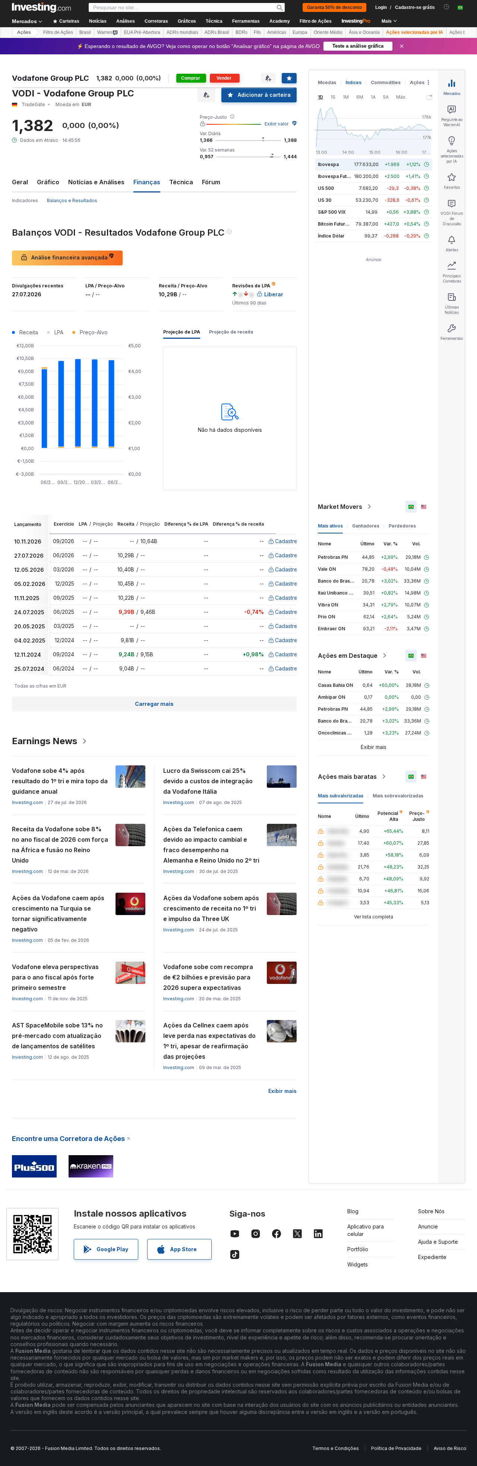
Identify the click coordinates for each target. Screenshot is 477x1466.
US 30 (324, 200)
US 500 (326, 188)
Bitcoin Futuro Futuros (342, 224)
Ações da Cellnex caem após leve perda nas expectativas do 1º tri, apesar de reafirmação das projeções (209, 1041)
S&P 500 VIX (332, 212)
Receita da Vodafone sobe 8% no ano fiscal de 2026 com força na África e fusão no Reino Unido (60, 844)
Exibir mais (282, 1091)
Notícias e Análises (96, 182)
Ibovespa (328, 164)
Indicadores (25, 200)
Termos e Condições (335, 1448)
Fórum (211, 182)
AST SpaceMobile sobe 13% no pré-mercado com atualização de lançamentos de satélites (57, 1036)
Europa (300, 32)
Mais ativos (330, 526)
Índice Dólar (331, 236)
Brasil (85, 32)
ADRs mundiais (182, 32)
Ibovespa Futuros (337, 176)
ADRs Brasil (217, 32)
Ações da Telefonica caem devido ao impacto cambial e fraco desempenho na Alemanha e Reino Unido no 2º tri (211, 844)
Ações (24, 32)
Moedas (327, 82)
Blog (352, 1211)
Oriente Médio (328, 32)
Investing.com (27, 802)
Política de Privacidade (396, 1448)
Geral (20, 182)
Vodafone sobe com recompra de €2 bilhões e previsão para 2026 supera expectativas (208, 977)
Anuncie (428, 1226)
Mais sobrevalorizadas (398, 796)
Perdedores (402, 526)
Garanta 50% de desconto (334, 7)
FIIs (257, 32)
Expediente (432, 1257)
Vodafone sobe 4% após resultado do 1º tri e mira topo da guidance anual (60, 781)
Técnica (181, 182)
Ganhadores (365, 526)
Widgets (357, 1264)
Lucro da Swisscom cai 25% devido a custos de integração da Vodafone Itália (208, 781)
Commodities (386, 82)
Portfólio (357, 1249)
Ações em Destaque (348, 655)
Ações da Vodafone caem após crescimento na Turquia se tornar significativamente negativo (58, 913)
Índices (353, 82)
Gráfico (48, 182)
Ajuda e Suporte (438, 1242)
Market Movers (340, 506)
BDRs (241, 32)
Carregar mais (154, 704)
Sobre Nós (431, 1211)
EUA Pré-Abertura (142, 32)
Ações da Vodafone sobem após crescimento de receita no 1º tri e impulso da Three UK (211, 908)
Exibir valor (276, 124)
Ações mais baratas (347, 776)
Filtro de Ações (316, 21)
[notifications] (446, 6)
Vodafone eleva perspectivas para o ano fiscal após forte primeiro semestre (55, 977)
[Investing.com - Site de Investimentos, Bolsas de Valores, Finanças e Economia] (41, 7)
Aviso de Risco (450, 1448)
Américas (276, 32)
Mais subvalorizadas (340, 796)
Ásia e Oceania (364, 32)
